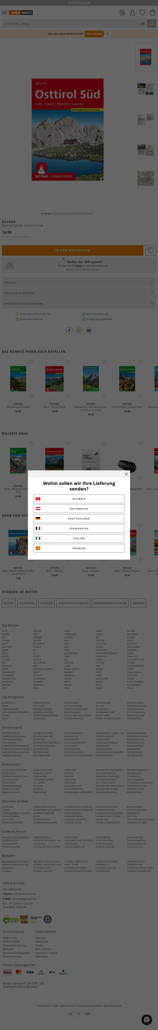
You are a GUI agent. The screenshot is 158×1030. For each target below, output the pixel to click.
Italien (79, 538)
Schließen (126, 474)
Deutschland (79, 518)
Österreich (79, 508)
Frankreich (79, 528)
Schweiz (79, 499)
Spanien (79, 548)
